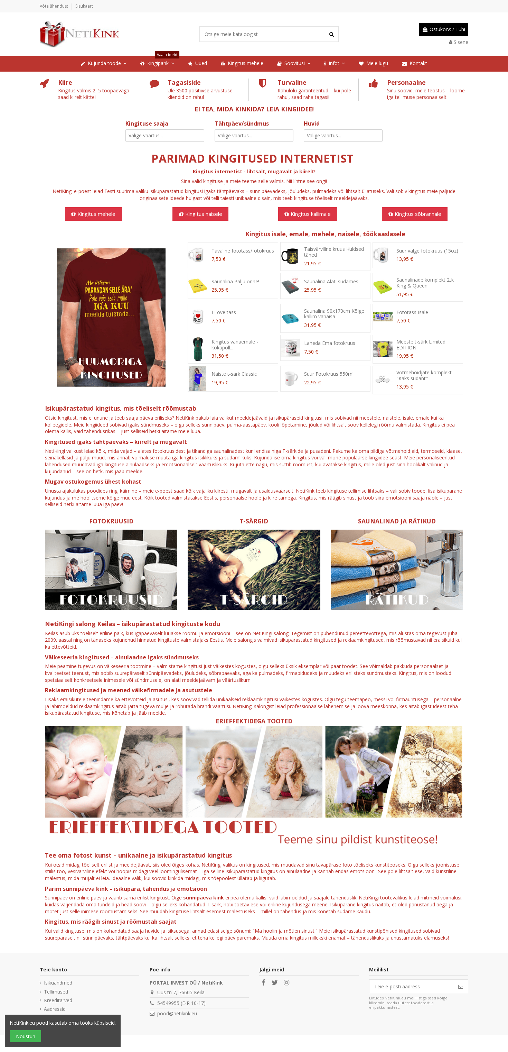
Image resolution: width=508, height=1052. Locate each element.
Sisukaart (84, 6)
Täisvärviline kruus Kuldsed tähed (334, 252)
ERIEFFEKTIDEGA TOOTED (254, 721)
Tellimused (56, 991)
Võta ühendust (54, 6)
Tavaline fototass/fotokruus (242, 250)
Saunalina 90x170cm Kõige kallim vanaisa (334, 314)
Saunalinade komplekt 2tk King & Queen (425, 282)
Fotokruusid (111, 521)
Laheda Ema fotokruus (329, 343)
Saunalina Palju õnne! (235, 281)
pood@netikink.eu (177, 1013)
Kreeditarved (58, 1000)
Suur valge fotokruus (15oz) (427, 250)
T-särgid (253, 521)
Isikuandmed (58, 982)
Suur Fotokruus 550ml (329, 374)
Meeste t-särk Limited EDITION (420, 344)
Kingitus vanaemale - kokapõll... (234, 344)
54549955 (168, 1003)
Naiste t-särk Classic (234, 374)
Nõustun (25, 1036)
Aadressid (55, 1009)
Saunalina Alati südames (331, 281)
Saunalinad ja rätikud (397, 521)
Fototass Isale (412, 312)
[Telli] (460, 986)
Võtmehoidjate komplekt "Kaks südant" (424, 375)
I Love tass (223, 312)
